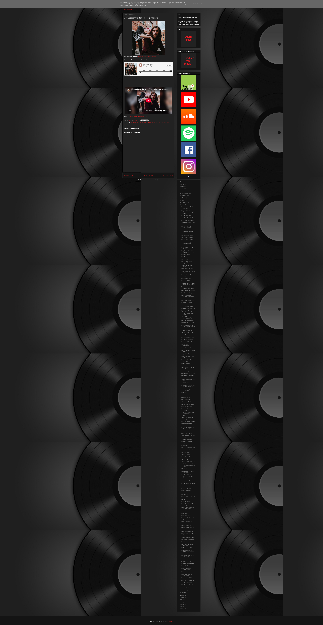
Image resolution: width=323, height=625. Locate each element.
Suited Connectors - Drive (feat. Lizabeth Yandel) (188, 326)
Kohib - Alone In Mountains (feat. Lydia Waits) (187, 212)
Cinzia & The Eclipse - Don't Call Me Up (187, 317)
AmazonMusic (141, 116)
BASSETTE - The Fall (187, 268)
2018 (181, 597)
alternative (134, 122)
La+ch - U (184, 559)
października (185, 193)
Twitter (145, 56)
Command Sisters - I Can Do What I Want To (188, 386)
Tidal (146, 116)
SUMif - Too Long (186, 215)
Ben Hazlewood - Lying (187, 292)
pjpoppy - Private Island (187, 499)
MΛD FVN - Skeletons (187, 339)
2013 (181, 609)
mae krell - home (185, 254)
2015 (181, 604)
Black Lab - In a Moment (187, 300)
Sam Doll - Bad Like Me (187, 218)
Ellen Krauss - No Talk (187, 584)
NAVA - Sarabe (185, 572)
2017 (181, 599)
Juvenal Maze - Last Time (188, 373)
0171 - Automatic (185, 399)
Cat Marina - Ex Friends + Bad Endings (188, 556)
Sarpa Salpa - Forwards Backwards (187, 471)
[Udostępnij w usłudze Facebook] (146, 120)
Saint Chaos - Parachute (187, 457)
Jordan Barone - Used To (188, 461)
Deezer (135, 116)
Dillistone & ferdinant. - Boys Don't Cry (187, 442)
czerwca (184, 202)
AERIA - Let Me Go (186, 454)
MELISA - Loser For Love (188, 421)
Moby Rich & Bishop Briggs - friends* (186, 262)
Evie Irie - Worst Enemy (187, 563)
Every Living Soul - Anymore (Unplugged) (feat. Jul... (187, 296)
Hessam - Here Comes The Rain (187, 360)
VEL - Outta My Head (187, 306)
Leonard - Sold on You (187, 341)
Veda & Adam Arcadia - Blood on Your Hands (187, 287)
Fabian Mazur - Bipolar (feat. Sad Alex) (187, 207)
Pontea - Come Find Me (187, 259)
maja (183, 204)
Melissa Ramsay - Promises (186, 364)
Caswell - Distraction (186, 511)
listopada (184, 191)
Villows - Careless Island (187, 537)
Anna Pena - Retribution (187, 220)
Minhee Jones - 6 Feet (187, 547)
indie (141, 122)
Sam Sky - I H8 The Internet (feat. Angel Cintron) (187, 476)
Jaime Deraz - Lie (186, 397)
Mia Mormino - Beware (187, 256)
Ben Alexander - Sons (187, 235)
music (161, 122)
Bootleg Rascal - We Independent (186, 344)
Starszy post (168, 175)
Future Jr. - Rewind (186, 431)
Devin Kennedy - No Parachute (186, 522)
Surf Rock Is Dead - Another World (186, 569)
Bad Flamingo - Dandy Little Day (187, 544)
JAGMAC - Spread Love (187, 561)
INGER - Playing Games (187, 404)
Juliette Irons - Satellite (187, 450)
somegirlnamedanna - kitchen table (187, 424)
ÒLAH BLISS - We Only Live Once (187, 376)
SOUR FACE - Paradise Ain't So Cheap (187, 507)
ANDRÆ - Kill (185, 383)
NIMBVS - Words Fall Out (188, 323)
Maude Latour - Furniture (188, 496)
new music (167, 122)
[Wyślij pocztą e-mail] (141, 120)
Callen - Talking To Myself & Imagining (188, 389)
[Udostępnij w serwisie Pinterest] (148, 120)
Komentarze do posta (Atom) (152, 180)
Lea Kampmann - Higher (188, 337)
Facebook (140, 56)
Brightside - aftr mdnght (187, 539)
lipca (183, 200)
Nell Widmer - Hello (186, 542)
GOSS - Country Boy (186, 525)
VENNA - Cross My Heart (188, 483)
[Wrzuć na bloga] (143, 120)
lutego (183, 592)
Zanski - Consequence (187, 332)
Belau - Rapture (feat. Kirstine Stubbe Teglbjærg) (187, 243)
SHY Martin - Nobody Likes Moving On (187, 329)
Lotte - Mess (184, 445)
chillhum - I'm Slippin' (187, 433)
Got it (201, 4)
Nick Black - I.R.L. (186, 513)
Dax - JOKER (185, 566)
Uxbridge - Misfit (185, 452)
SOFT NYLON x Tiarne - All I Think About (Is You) (187, 414)
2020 (181, 186)
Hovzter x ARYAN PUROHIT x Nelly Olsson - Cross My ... (187, 228)
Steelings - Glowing (186, 439)
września (184, 195)
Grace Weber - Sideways (188, 348)
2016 (181, 602)
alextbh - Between (186, 486)
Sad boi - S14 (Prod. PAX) (188, 447)
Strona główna (148, 175)
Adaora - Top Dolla (186, 488)
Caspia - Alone (185, 459)
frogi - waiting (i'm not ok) (188, 371)
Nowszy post (128, 175)
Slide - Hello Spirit (186, 402)
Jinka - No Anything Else (187, 580)
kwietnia (184, 587)
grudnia (184, 188)
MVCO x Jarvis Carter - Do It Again (187, 504)
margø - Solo (184, 494)
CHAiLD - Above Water (187, 320)
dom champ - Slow (186, 278)
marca (183, 590)
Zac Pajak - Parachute (187, 237)
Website (154, 56)
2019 (181, 595)
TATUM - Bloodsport (186, 582)
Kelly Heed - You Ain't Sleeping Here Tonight (187, 251)
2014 (181, 606)
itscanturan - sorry (186, 395)
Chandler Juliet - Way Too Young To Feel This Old (188, 283)
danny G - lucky (185, 335)
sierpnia (184, 198)
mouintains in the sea (151, 122)
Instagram (149, 56)
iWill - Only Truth (185, 515)
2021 (181, 184)
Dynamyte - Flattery (186, 311)
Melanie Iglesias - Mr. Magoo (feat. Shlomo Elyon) (187, 552)
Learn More (194, 4)
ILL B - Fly (184, 392)
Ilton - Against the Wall (187, 531)
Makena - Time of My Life (188, 308)
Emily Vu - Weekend (186, 406)
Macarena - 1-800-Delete (188, 578)
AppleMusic (130, 116)
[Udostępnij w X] (144, 120)
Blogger (169, 621)
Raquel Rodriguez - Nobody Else (186, 409)
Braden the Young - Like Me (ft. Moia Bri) (187, 428)
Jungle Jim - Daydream (187, 353)
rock (125, 124)
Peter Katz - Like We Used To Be (186, 574)
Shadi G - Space (185, 501)
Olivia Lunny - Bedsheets (188, 290)
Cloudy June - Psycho (187, 239)
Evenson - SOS (185, 281)
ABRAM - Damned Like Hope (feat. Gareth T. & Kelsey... (188, 465)
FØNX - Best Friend (186, 469)
